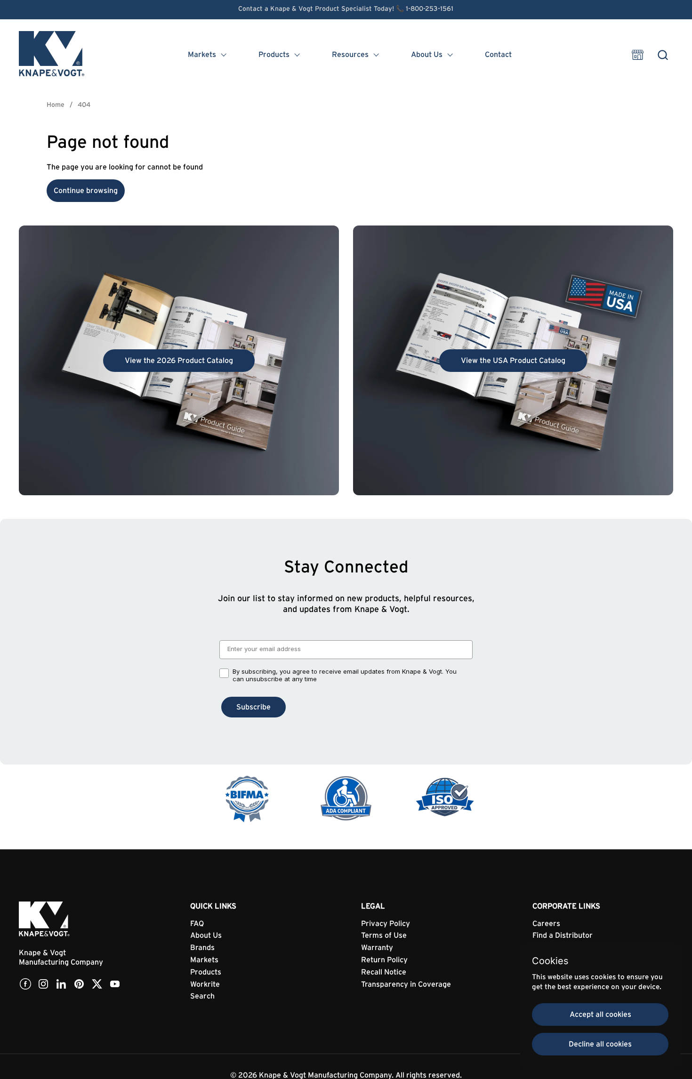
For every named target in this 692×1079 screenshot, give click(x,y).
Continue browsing (86, 190)
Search (202, 996)
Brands (202, 947)
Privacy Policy (385, 923)
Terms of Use (384, 935)
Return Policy (384, 960)
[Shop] (638, 55)
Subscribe (253, 707)
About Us (206, 935)
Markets (204, 960)
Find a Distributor (562, 935)
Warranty (377, 947)
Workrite (205, 984)
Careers (546, 923)
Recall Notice (383, 972)
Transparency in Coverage (406, 984)
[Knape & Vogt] (52, 54)
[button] (662, 55)
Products (205, 972)
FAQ (197, 923)
